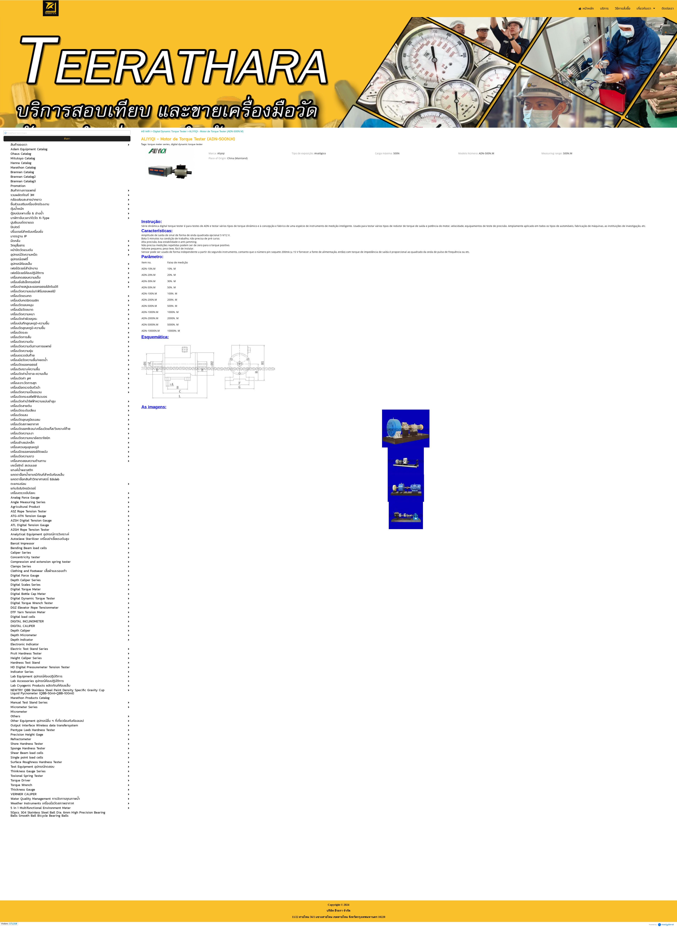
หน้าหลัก (145, 131)
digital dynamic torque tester (187, 144)
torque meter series (159, 144)
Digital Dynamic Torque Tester (170, 131)
